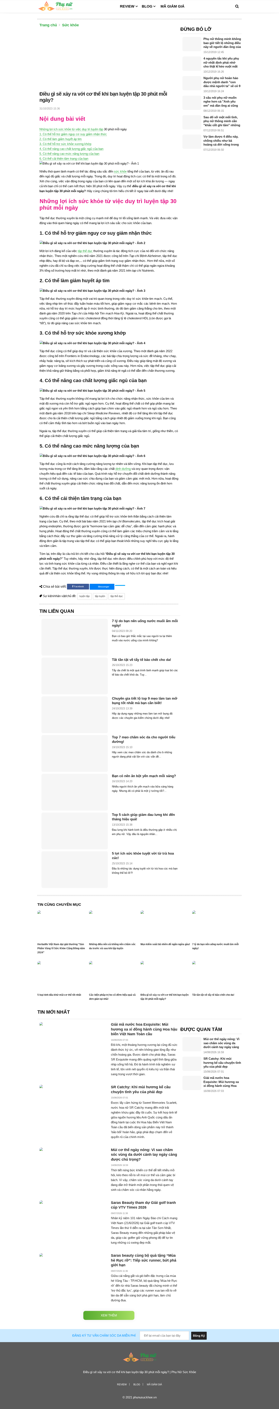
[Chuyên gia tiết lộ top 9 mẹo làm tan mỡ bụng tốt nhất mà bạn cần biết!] (74, 714)
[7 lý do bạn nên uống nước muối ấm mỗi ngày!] (74, 637)
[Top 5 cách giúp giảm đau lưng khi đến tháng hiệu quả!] (74, 831)
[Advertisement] (108, 60)
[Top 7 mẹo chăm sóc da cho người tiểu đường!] (74, 753)
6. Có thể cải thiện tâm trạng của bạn (63, 158)
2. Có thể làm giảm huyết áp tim (60, 139)
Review (127, 6)
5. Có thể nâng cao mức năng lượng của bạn (69, 153)
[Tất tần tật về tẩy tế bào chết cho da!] (74, 676)
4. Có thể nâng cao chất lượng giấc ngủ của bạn (71, 148)
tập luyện (100, 596)
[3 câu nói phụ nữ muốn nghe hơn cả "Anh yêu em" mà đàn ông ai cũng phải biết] (191, 103)
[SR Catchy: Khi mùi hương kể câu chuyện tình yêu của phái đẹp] (191, 1064)
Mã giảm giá (172, 6)
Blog (147, 6)
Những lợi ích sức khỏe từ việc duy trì (65, 129)
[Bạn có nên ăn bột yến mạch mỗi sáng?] (74, 792)
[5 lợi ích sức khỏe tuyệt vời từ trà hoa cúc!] (74, 869)
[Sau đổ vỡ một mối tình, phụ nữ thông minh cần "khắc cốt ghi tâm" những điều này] (191, 122)
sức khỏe (120, 171)
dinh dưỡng (123, 468)
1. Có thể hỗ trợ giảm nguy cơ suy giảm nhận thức (73, 134)
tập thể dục (85, 251)
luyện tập (97, 129)
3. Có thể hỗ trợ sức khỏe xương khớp (65, 144)
